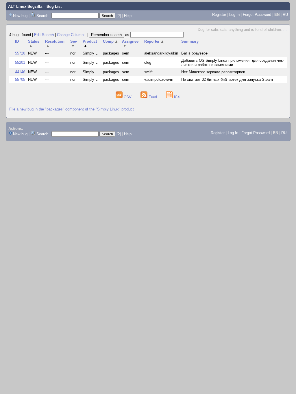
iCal (176, 97)
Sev (73, 43)
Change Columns (71, 35)
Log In (234, 14)
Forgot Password (257, 14)
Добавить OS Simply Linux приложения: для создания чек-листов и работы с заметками (232, 62)
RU (285, 14)
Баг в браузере (194, 53)
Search (42, 16)
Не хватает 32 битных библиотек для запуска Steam (227, 79)
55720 (20, 53)
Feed (152, 97)
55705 (20, 79)
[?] (118, 16)
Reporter (154, 41)
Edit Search (44, 35)
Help (128, 16)
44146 (20, 72)
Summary (190, 41)
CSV (128, 97)
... (285, 29)
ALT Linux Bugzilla (25, 6)
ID (17, 41)
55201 (20, 62)
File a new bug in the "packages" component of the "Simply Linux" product (71, 109)
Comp (110, 41)
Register (219, 14)
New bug (20, 16)
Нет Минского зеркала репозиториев (213, 72)
